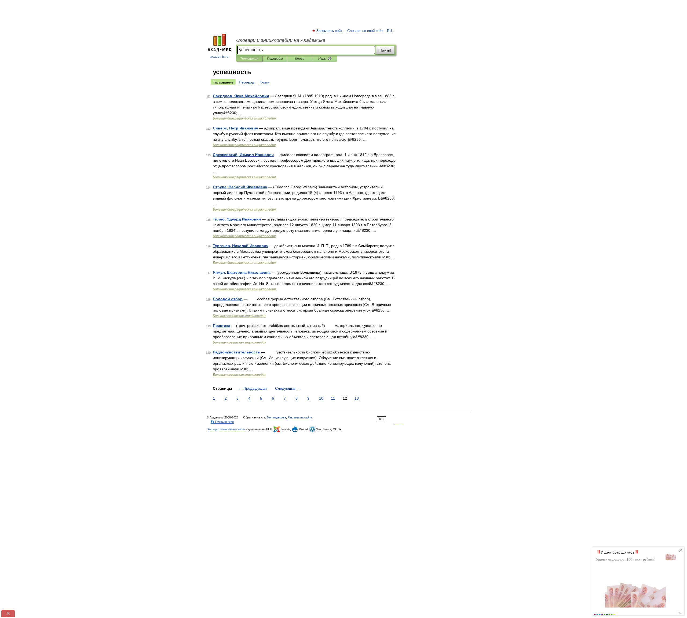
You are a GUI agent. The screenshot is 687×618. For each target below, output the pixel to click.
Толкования (249, 58)
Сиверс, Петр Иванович (235, 128)
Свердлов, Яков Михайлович (241, 96)
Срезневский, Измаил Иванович (243, 155)
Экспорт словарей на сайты (226, 429)
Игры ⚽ (324, 58)
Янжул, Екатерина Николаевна (242, 272)
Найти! (385, 50)
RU (389, 31)
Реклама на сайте (300, 417)
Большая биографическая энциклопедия (244, 118)
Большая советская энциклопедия (239, 316)
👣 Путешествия (222, 421)
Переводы (275, 58)
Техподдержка (276, 417)
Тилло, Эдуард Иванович (237, 219)
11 (333, 398)
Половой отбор (228, 299)
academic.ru (219, 57)
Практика (221, 325)
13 (357, 398)
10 (321, 398)
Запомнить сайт (329, 31)
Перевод (246, 82)
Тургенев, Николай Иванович (240, 246)
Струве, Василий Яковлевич (240, 187)
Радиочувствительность (236, 352)
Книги (299, 58)
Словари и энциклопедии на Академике (280, 40)
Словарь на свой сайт (365, 31)
